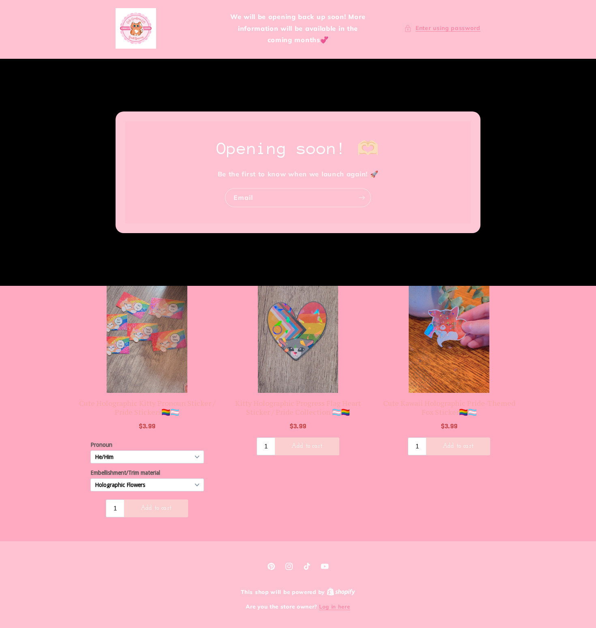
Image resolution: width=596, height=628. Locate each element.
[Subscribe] (362, 197)
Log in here (334, 606)
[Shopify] (341, 592)
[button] (442, 28)
